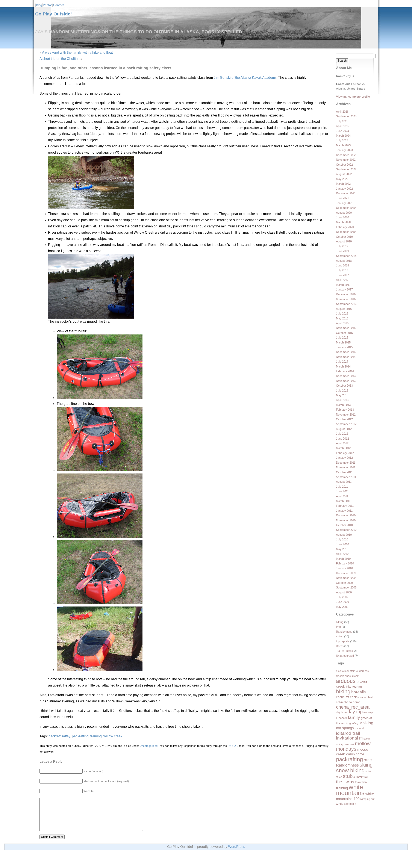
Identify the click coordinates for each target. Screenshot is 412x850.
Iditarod (359, 728)
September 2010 (346, 529)
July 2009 (342, 597)
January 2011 (344, 510)
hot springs (345, 728)
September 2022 (346, 169)
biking (339, 622)
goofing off (355, 723)
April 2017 (342, 279)
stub (348, 776)
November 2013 (346, 381)
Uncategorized (345, 655)
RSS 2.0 (233, 745)
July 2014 (342, 361)
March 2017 (343, 284)
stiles (339, 777)
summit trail (360, 777)
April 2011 (342, 496)
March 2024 (343, 135)
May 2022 (342, 179)
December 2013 (346, 376)
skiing (339, 636)
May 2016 (342, 318)
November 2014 (346, 356)
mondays (346, 749)
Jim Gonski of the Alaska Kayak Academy (245, 77)
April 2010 (342, 553)
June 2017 (342, 275)
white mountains (350, 789)
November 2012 (346, 414)
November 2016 (346, 299)
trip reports (342, 641)
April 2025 (342, 126)
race (368, 760)
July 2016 (342, 313)
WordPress (236, 846)
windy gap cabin (346, 803)
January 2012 (344, 457)
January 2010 (344, 568)
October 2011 (344, 472)
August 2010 (344, 534)
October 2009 (344, 582)
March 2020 (343, 222)
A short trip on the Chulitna (59, 58)
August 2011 (343, 481)
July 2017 (342, 270)
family (354, 717)
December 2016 (346, 294)
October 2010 (344, 525)
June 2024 (342, 131)
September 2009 (346, 587)
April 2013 (342, 400)
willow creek (112, 736)
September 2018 (346, 255)
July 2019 (342, 246)
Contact (58, 5)
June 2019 (342, 251)
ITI (361, 738)
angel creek (352, 676)
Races (340, 646)
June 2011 (342, 491)
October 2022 (344, 164)
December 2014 (346, 352)
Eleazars (341, 718)
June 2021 (342, 198)
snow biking (350, 770)
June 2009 (342, 601)
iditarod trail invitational (348, 735)
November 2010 (346, 520)
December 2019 (346, 231)
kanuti (367, 738)
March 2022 (343, 183)
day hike (341, 712)
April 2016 (342, 323)
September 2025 (346, 116)
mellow (363, 743)
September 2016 (346, 304)
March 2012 (343, 448)
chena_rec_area (353, 707)
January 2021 (344, 203)
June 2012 (342, 438)
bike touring (354, 686)
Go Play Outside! (53, 13)
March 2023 (343, 145)
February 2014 (345, 371)
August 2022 (344, 174)
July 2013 (342, 390)
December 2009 (346, 573)
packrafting (349, 759)
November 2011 (345, 467)
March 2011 (343, 501)
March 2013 (343, 405)
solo (368, 771)
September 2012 (346, 424)
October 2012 (344, 419)
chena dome (352, 702)
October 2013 (344, 385)
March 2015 (343, 342)
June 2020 (342, 217)
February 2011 (345, 505)
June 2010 (342, 544)
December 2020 (346, 207)
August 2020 (344, 212)
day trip (355, 711)
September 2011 (346, 477)
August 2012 (344, 429)
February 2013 (345, 409)
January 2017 (344, 289)
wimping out (367, 799)
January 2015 (344, 347)
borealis (358, 692)
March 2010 (343, 558)
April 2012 (342, 443)
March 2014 (343, 366)
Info (338, 626)
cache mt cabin (346, 697)
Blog (39, 5)
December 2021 (346, 193)
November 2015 (346, 328)
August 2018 (344, 260)
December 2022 (346, 155)
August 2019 (344, 241)
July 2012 (342, 433)
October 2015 (344, 332)
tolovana (361, 782)
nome (360, 754)
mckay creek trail (345, 744)
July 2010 (342, 539)
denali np (368, 712)
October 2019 (344, 236)
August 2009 (344, 592)
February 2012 (345, 453)
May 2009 (342, 606)
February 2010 (345, 563)
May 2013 (342, 395)
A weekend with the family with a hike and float (77, 52)
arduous (346, 681)
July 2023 (342, 140)
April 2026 (342, 111)
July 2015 (342, 337)
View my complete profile (353, 96)
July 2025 (342, 121)
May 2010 (342, 549)
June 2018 (342, 265)
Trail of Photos (344, 650)
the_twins (345, 781)
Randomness (344, 631)
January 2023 (344, 150)
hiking (367, 722)
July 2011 (342, 486)
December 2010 (346, 515)
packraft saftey (59, 736)
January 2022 (344, 188)
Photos (47, 5)
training (342, 788)
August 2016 (344, 308)
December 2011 (345, 462)
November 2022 (346, 159)
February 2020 (345, 227)
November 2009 (346, 577)
